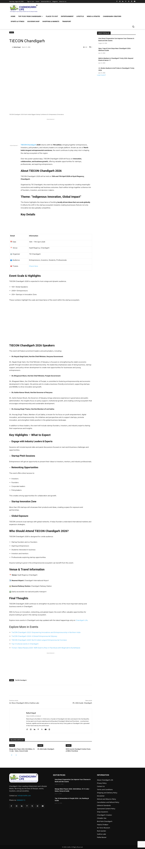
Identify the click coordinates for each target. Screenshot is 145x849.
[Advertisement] (50, 130)
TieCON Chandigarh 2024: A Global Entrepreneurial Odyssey (34, 636)
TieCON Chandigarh (21, 680)
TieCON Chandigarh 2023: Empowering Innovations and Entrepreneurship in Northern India (45, 632)
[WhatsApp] (38, 52)
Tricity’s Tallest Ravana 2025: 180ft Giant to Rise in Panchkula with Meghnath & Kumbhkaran (45, 648)
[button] (133, 26)
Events (11, 32)
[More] (43, 52)
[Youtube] (134, 1)
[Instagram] (120, 1)
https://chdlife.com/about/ (33, 716)
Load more (100, 75)
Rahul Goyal (17, 47)
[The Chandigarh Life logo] (28, 8)
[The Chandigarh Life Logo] (28, 777)
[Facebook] (117, 1)
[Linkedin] (123, 1)
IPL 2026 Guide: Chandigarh (82, 703)
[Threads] (49, 729)
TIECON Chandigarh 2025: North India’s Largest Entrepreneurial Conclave (39, 640)
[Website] (131, 1)
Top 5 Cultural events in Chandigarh (25, 644)
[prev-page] (11, 755)
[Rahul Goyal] (10, 47)
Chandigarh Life (82, 620)
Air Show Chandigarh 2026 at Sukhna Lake (24, 703)
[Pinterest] (126, 1)
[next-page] (16, 755)
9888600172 (21, 800)
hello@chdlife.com (24, 796)
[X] (128, 1)
